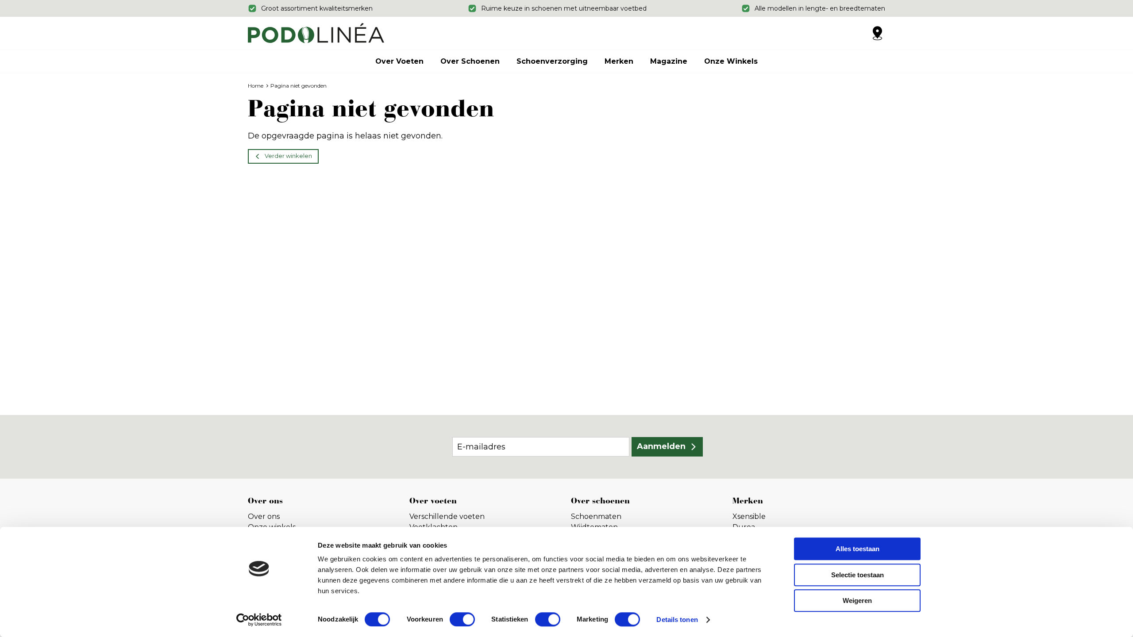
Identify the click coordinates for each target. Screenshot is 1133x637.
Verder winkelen (288, 155)
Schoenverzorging (552, 61)
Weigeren (857, 600)
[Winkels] (877, 33)
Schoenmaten (596, 516)
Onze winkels (731, 61)
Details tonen (677, 619)
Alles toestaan (857, 549)
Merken (619, 61)
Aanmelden (661, 446)
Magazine (668, 61)
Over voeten (399, 61)
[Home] (316, 33)
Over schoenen (470, 61)
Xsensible (749, 516)
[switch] (462, 619)
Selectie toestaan (857, 575)
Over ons (264, 516)
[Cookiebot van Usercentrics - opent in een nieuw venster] (259, 619)
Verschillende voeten (447, 516)
